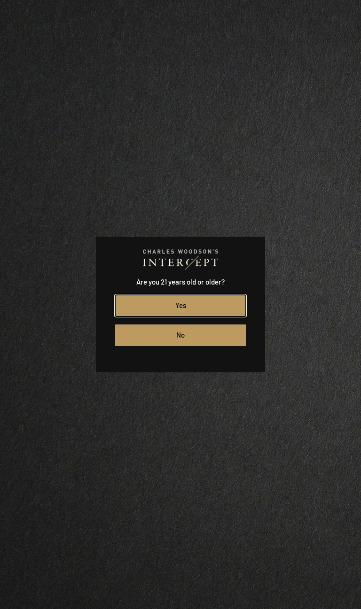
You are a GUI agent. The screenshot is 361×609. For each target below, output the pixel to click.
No (180, 335)
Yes (180, 305)
